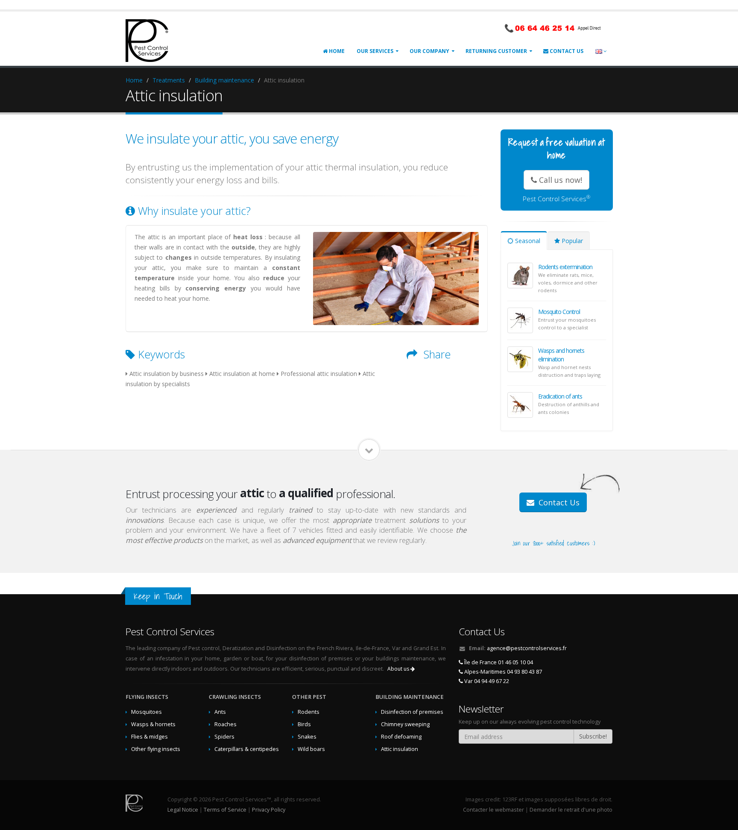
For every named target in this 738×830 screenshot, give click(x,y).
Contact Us (565, 51)
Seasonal (526, 241)
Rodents (308, 712)
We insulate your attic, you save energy (232, 138)
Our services (375, 51)
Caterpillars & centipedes (246, 749)
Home (336, 51)
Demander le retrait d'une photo (571, 809)
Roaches (225, 724)
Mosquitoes (146, 712)
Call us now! (559, 180)
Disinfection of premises (412, 712)
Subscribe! (593, 736)
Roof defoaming (401, 736)
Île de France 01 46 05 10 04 (498, 662)
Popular (571, 241)
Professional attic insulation (319, 374)
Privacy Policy (268, 809)
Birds (304, 724)
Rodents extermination (565, 267)
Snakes (307, 736)
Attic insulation (399, 749)
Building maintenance (224, 80)
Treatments (168, 80)
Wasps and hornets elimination (561, 354)
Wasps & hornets (153, 724)
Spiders (224, 736)
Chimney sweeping (405, 724)
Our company (429, 51)
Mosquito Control (559, 312)
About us (398, 668)
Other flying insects (155, 749)
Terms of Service (225, 809)
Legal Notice (182, 809)
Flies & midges (149, 736)
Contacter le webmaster (493, 809)
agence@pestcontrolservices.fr (527, 648)
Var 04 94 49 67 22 (486, 681)
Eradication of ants (560, 396)
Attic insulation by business (166, 374)
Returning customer (496, 51)
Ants (220, 712)
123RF (509, 799)
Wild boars (311, 749)
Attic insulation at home (242, 374)
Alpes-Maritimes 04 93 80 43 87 (502, 671)
